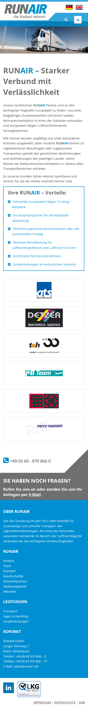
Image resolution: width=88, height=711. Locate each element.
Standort (9, 571)
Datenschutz (64, 702)
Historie (8, 561)
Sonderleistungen (16, 621)
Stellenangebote (14, 586)
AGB (82, 702)
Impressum (42, 702)
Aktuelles (9, 591)
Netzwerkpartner (15, 581)
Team (7, 566)
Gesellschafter (13, 576)
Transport (10, 611)
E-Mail (35, 494)
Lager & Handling (15, 616)
